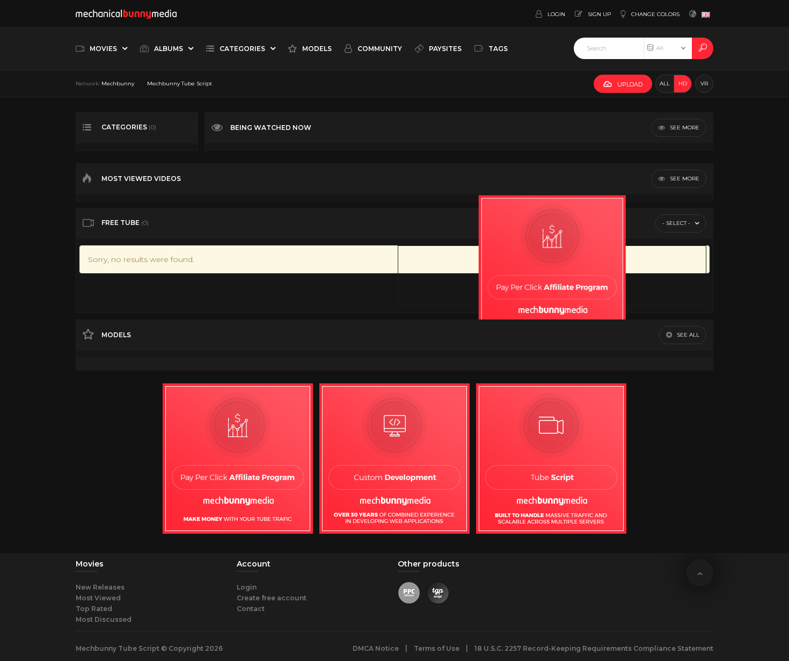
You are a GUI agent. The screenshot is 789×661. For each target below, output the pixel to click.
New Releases (100, 587)
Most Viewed (98, 598)
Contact (251, 609)
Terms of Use (436, 648)
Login (247, 587)
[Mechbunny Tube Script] (126, 13)
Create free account (271, 598)
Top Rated (94, 609)
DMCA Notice (376, 648)
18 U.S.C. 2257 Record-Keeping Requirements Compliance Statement (593, 648)
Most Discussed (104, 619)
